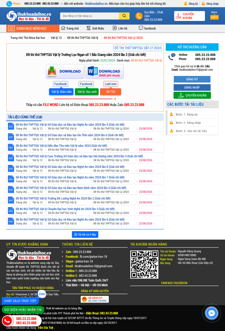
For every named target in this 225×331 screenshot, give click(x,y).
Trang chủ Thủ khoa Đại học (27, 38)
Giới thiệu (98, 28)
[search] (124, 16)
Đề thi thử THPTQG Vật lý (82, 38)
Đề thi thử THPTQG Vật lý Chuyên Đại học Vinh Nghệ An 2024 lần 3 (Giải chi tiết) (65, 209)
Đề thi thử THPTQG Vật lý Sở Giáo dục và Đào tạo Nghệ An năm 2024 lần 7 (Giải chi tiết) (70, 177)
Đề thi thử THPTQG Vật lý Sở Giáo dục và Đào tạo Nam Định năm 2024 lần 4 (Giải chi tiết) (71, 188)
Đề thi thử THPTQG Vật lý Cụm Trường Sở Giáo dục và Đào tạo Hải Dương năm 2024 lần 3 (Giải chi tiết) (79, 156)
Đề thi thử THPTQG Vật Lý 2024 (123, 38)
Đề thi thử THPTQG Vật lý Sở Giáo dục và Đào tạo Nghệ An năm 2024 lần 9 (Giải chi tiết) (70, 124)
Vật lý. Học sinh (87, 92)
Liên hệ (122, 28)
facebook (150, 28)
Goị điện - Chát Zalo (153, 14)
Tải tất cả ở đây (86, 234)
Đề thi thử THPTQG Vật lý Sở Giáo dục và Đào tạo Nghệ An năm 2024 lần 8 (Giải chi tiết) (70, 167)
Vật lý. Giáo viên (61, 92)
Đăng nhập (212, 3)
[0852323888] (104, 72)
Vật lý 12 (56, 38)
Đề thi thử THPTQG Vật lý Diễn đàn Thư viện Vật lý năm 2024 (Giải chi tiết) (61, 145)
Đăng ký (193, 3)
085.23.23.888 (153, 19)
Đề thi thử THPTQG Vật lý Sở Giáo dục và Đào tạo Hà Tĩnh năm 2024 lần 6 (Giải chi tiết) (70, 135)
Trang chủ (72, 28)
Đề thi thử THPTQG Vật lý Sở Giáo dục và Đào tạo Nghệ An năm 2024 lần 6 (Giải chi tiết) (70, 219)
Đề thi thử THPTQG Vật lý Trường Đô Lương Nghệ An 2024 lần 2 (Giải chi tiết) (63, 198)
